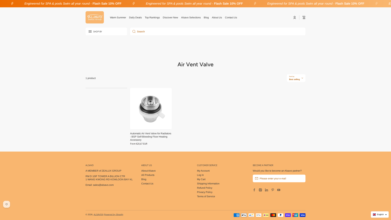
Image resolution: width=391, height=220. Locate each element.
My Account (203, 170)
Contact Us (147, 183)
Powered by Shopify (113, 214)
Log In (200, 175)
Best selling (294, 79)
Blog (143, 179)
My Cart (201, 179)
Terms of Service (206, 196)
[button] (303, 17)
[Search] (132, 31)
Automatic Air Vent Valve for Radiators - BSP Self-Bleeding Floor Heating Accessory (150, 136)
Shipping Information (208, 183)
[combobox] (217, 31)
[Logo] (95, 17)
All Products (147, 175)
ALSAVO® (98, 214)
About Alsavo (148, 170)
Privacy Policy (204, 192)
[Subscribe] (301, 178)
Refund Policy (204, 187)
